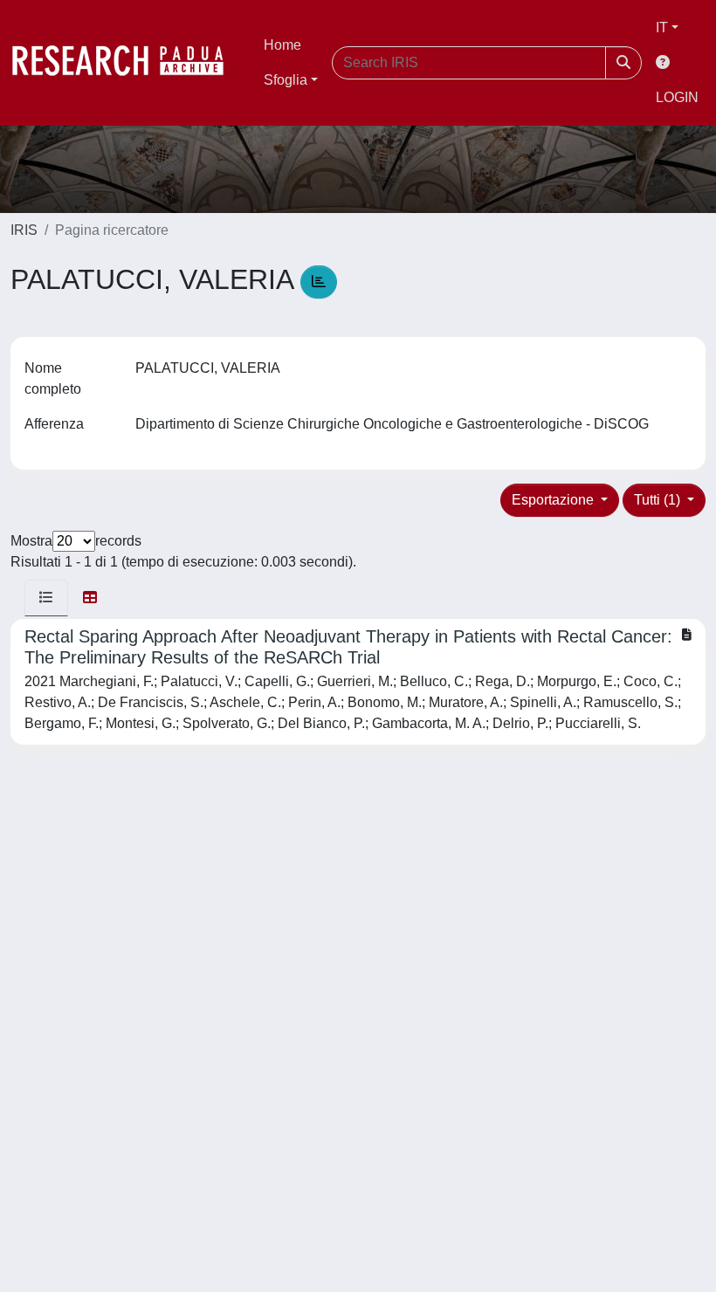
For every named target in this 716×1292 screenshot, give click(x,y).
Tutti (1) (659, 499)
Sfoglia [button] (285, 79)
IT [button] (662, 27)
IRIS (24, 230)
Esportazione (554, 499)
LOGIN (677, 97)
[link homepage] (126, 63)
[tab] (46, 598)
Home (282, 45)
